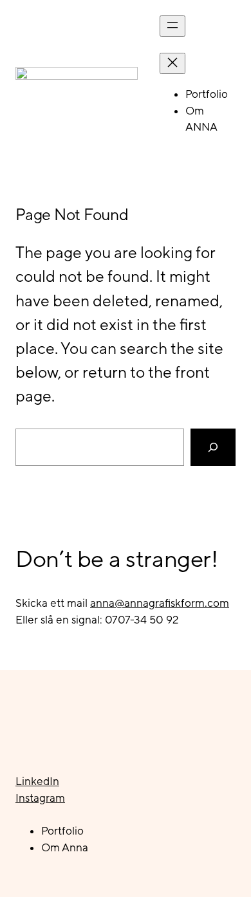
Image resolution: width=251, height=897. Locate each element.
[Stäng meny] (172, 63)
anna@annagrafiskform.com (159, 602)
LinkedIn (37, 781)
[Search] (213, 447)
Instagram (40, 797)
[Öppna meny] (172, 26)
